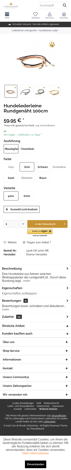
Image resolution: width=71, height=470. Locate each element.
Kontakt (18, 409)
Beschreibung (12, 268)
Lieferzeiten (30, 409)
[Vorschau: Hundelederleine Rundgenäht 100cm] (11, 91)
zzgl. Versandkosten (45, 125)
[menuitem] (64, 15)
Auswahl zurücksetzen (24, 209)
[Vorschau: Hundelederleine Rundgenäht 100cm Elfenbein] (54, 91)
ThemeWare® (37, 428)
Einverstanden (35, 464)
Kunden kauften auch (17, 333)
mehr (26, 281)
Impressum (58, 406)
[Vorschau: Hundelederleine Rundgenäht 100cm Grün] (39, 91)
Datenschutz (43, 406)
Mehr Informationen (35, 453)
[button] (40, 233)
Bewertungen (11, 300)
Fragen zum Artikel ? (38, 242)
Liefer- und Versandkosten (20, 406)
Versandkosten (58, 415)
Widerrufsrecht (51, 403)
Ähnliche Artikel (13, 326)
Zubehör (11, 317)
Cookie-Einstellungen (23, 403)
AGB (38, 403)
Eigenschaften (12, 288)
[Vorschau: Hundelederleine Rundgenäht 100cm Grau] (25, 91)
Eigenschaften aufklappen (19, 293)
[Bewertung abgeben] (35, 115)
